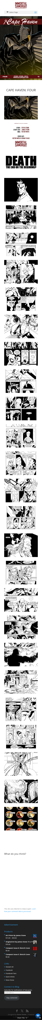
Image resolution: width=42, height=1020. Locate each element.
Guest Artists (10, 977)
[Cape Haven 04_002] (21, 147)
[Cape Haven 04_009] (21, 338)
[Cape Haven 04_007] (21, 283)
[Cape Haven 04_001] (21, 119)
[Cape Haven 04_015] (21, 502)
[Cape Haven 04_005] (21, 229)
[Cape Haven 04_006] (21, 256)
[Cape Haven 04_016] (21, 530)
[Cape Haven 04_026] (21, 803)
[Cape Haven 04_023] (21, 721)
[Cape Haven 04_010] (21, 366)
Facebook (9, 970)
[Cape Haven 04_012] (21, 420)
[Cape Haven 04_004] (21, 201)
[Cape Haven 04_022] (21, 694)
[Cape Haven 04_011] (21, 393)
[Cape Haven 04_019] (21, 612)
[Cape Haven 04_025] (21, 776)
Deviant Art (10, 967)
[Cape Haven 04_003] (21, 174)
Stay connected (11, 998)
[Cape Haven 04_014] (21, 475)
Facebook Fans (11, 973)
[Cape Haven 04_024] (21, 748)
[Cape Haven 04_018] (21, 584)
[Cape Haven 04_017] (21, 557)
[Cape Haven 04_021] (21, 666)
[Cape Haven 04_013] (21, 448)
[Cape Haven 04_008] (21, 311)
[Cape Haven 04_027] (21, 830)
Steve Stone (10, 980)
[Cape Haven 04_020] (21, 639)
